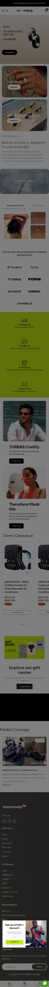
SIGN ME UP (14, 942)
